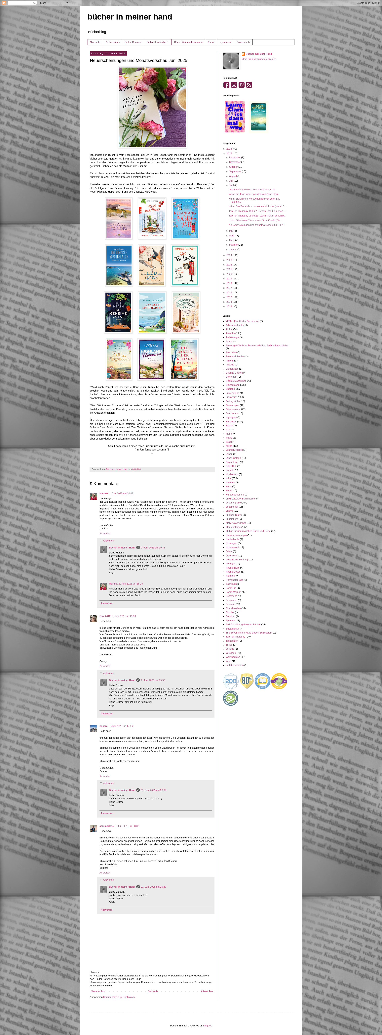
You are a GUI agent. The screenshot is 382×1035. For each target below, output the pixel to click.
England (230, 389)
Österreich (231, 555)
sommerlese (106, 826)
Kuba (229, 486)
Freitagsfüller (233, 401)
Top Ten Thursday (235, 636)
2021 (229, 269)
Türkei (229, 644)
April (232, 235)
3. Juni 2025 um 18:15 (131, 583)
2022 (229, 264)
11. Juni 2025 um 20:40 (153, 886)
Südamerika (232, 628)
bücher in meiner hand (130, 16)
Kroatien (230, 482)
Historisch (231, 421)
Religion (230, 575)
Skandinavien (233, 608)
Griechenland (233, 409)
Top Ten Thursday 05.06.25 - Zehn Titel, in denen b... (257, 215)
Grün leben (232, 413)
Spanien (230, 620)
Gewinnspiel (232, 405)
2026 (229, 148)
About (211, 42)
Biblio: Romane (133, 42)
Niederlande (232, 539)
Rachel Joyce (233, 571)
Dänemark (231, 376)
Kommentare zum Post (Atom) (119, 997)
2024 (229, 255)
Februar (233, 244)
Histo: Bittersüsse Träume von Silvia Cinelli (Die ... (256, 220)
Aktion (229, 329)
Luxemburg (232, 519)
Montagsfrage (233, 527)
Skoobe (230, 612)
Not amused (232, 547)
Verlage (230, 648)
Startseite (95, 42)
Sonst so (230, 616)
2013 (229, 306)
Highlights (231, 417)
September (235, 171)
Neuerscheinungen (236, 535)
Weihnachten (233, 657)
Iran (228, 429)
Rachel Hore (233, 567)
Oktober (233, 166)
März (232, 240)
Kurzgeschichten (235, 494)
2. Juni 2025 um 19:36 (153, 680)
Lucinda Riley (233, 515)
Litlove (229, 510)
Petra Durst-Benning (237, 559)
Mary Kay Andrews (236, 523)
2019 (229, 278)
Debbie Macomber (236, 381)
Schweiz (230, 604)
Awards (230, 364)
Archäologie (232, 337)
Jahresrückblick (234, 449)
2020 (229, 274)
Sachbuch (231, 584)
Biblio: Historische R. (158, 42)
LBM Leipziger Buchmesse (240, 498)
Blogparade (232, 368)
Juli (231, 180)
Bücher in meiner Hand (122, 547)
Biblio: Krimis (112, 42)
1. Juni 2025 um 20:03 (121, 493)
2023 (229, 260)
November (235, 162)
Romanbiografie (234, 580)
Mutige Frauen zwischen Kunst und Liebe (248, 531)
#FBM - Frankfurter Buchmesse (242, 321)
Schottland (231, 596)
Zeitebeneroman (235, 665)
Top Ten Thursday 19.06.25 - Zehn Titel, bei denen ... (257, 211)
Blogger (207, 1025)
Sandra (103, 726)
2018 (229, 283)
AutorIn (230, 360)
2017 (229, 288)
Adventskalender (235, 325)
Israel (229, 442)
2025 (229, 153)
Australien (231, 352)
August (233, 176)
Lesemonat (232, 506)
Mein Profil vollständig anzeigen (259, 59)
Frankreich (231, 397)
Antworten (104, 533)
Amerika (230, 333)
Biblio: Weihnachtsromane (188, 42)
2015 (229, 297)
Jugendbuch (232, 462)
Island (229, 437)
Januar (233, 249)
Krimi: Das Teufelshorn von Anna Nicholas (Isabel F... (257, 206)
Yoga (228, 661)
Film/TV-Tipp (232, 393)
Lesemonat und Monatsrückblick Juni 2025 (252, 189)
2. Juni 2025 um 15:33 (124, 616)
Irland (229, 433)
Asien (229, 341)
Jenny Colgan (233, 458)
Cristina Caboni (234, 372)
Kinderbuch (232, 474)
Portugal (230, 563)
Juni (231, 185)
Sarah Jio (231, 588)
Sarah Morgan (233, 592)
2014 (229, 302)
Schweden (231, 600)
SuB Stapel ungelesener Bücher (243, 624)
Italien (229, 446)
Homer (229, 425)
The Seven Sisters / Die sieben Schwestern (249, 632)
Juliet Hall (231, 466)
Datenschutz (243, 42)
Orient (229, 551)
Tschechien (232, 640)
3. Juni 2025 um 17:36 (121, 726)
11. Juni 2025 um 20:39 (153, 790)
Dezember (235, 157)
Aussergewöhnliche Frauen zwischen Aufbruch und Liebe (257, 345)
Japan (229, 454)
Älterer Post (207, 991)
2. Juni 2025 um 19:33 (153, 547)
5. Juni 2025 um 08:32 (127, 826)
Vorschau (231, 653)
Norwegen (231, 543)
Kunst (229, 490)
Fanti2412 (105, 616)
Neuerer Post (98, 991)
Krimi (228, 478)
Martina (103, 493)
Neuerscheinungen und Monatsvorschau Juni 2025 (256, 225)
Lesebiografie (233, 502)
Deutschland (233, 385)
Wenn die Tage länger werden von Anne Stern (254, 194)
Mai (231, 230)
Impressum (225, 42)
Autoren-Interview (235, 356)
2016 (229, 292)
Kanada (230, 470)
